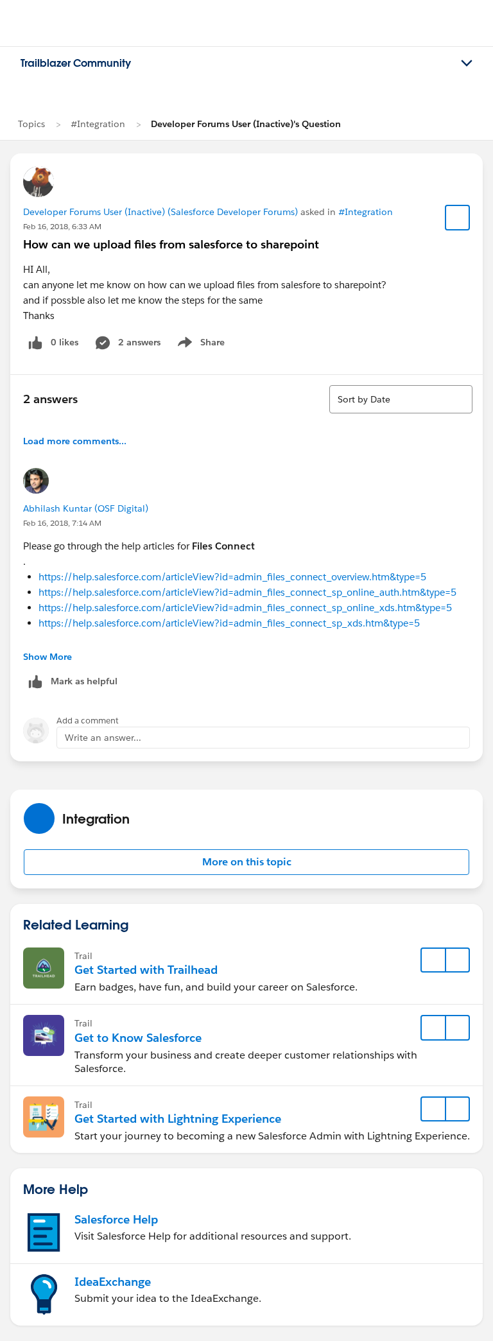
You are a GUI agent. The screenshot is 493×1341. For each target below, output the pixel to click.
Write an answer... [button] (103, 737)
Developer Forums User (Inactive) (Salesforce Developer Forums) (160, 212)
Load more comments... (74, 441)
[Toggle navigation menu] (466, 63)
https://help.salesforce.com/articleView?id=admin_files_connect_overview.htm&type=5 (232, 577)
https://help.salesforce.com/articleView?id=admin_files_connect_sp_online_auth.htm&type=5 (247, 592)
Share (199, 344)
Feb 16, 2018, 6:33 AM (62, 226)
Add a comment (87, 720)
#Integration (98, 124)
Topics (31, 124)
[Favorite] (457, 217)
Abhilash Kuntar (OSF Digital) (85, 508)
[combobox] (400, 399)
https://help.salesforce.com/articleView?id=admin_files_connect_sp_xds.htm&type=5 (229, 623)
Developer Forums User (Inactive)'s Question (246, 124)
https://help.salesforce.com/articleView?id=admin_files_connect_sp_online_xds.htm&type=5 (245, 607)
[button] (246, 862)
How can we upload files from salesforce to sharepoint (171, 244)
